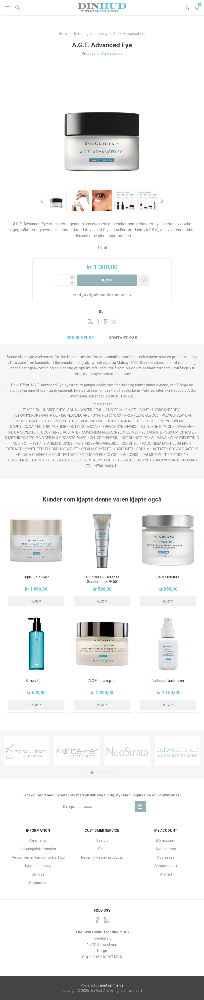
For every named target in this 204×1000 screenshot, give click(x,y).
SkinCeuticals (111, 53)
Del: (102, 311)
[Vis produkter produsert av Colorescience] (177, 751)
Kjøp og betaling (38, 866)
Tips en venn (113, 321)
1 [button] (87, 773)
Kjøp (107, 280)
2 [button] (92, 772)
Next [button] (161, 200)
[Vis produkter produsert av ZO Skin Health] (26, 751)
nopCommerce (112, 985)
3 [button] (97, 773)
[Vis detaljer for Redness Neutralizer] (168, 644)
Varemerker (38, 840)
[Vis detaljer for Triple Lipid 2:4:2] (36, 540)
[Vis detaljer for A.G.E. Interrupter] (102, 644)
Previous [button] (42, 200)
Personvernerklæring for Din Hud (38, 857)
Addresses (166, 857)
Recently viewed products (102, 857)
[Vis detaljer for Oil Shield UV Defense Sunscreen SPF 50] (102, 540)
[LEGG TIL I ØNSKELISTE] (143, 280)
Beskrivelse (80, 337)
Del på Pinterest (105, 321)
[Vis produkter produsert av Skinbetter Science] (77, 751)
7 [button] (112, 773)
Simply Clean (36, 680)
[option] (56, 200)
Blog (101, 849)
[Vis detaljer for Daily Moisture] (168, 540)
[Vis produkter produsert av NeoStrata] (127, 751)
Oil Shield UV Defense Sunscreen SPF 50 (101, 579)
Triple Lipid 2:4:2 (36, 577)
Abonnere (140, 806)
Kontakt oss (123, 337)
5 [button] (104, 773)
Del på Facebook (98, 321)
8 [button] (116, 773)
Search (102, 840)
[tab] (80, 338)
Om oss (38, 874)
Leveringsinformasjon (38, 849)
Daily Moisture (167, 577)
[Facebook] (97, 920)
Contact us (38, 883)
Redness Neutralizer (168, 680)
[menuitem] (38, 840)
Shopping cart (165, 866)
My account (165, 840)
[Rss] (107, 920)
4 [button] (101, 773)
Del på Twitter (90, 321)
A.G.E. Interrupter (102, 680)
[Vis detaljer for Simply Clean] (36, 644)
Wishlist (165, 874)
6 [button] (108, 773)
